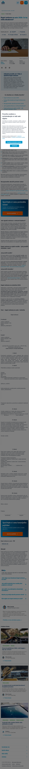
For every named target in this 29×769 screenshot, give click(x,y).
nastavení (19, 136)
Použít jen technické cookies (14, 142)
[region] (14, 129)
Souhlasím (14, 145)
